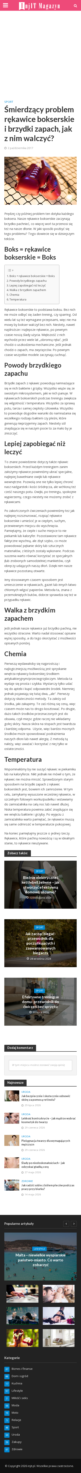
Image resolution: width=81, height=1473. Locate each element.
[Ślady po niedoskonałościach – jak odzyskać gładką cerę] (11, 1162)
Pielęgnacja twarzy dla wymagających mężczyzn (45, 1142)
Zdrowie (27, 1181)
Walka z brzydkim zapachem (28, 290)
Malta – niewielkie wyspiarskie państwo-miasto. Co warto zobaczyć (41, 1260)
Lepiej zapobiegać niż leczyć (28, 285)
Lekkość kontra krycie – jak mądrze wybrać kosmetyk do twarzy (48, 1120)
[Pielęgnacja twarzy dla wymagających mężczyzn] (11, 1140)
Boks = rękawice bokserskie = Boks (32, 276)
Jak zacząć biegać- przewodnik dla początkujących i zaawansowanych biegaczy (40, 943)
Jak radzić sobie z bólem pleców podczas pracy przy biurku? (47, 1187)
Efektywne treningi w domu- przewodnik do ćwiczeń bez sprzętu (40, 1002)
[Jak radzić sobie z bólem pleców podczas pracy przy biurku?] (11, 1185)
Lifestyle (39, 1248)
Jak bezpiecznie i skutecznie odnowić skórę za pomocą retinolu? (45, 1097)
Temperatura (18, 299)
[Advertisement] (40, 55)
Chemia (14, 295)
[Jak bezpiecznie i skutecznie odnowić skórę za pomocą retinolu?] (11, 1095)
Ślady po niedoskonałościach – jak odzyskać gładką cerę (43, 1164)
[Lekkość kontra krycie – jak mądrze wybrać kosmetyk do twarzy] (11, 1118)
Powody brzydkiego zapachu (28, 281)
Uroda (25, 1091)
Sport (8, 102)
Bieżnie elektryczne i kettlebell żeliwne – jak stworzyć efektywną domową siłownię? (40, 884)
